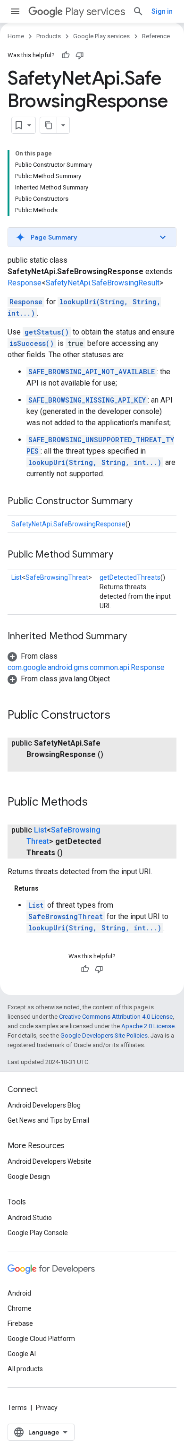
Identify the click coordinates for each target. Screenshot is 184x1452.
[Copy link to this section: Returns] (48, 888)
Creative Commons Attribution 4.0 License (116, 1016)
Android (19, 1293)
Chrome (20, 1308)
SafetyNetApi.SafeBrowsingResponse (68, 524)
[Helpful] (66, 55)
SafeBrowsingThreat (56, 577)
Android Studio (30, 1217)
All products (25, 1369)
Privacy (47, 1407)
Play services (95, 11)
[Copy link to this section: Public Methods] (97, 802)
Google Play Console (38, 1233)
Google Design (29, 1176)
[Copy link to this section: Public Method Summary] (122, 555)
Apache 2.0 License (148, 1026)
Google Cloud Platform (41, 1338)
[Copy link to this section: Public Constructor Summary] (142, 501)
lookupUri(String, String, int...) (94, 462)
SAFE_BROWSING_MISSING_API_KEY (87, 399)
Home (16, 36)
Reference (156, 36)
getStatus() (47, 331)
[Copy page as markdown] (48, 125)
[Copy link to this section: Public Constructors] (119, 716)
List (16, 577)
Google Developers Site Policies (104, 1035)
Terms (17, 1407)
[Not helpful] (80, 55)
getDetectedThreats (130, 577)
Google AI (22, 1353)
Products (48, 36)
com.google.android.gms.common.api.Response (86, 667)
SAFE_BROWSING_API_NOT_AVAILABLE (91, 371)
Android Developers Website (50, 1161)
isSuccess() (31, 343)
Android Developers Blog (44, 1105)
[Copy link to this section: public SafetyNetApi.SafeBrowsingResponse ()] (35, 766)
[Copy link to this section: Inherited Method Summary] (136, 637)
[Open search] (138, 11)
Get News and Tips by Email (48, 1120)
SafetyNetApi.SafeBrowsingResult (102, 282)
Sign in (162, 11)
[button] (92, 237)
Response (25, 282)
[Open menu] (15, 11)
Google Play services (101, 36)
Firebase (20, 1323)
